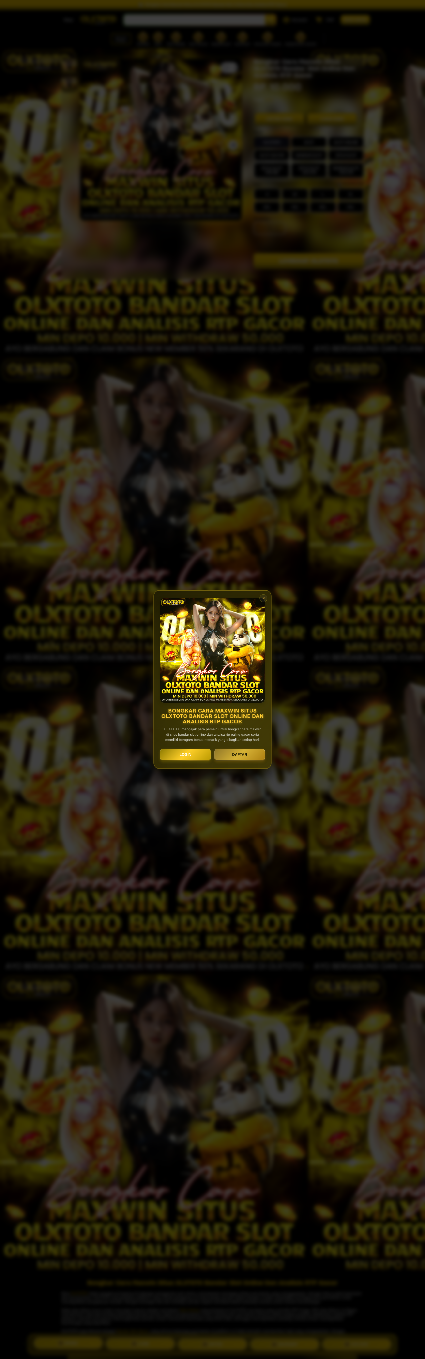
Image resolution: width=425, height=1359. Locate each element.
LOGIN (185, 754)
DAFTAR (239, 754)
